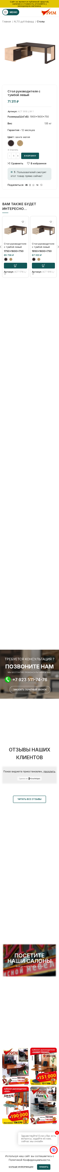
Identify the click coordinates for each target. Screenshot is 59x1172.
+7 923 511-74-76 (29, 679)
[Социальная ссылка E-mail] (26, 185)
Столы (41, 21)
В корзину (30, 155)
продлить (49, 771)
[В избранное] (23, 222)
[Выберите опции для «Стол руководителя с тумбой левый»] (15, 266)
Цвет (11, 137)
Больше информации (21, 1167)
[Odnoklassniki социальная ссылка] (30, 185)
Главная (6, 21)
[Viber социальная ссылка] (41, 185)
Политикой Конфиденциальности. (29, 1159)
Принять (43, 1167)
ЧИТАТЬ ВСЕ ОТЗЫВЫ (29, 799)
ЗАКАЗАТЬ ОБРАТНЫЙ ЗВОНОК (30, 689)
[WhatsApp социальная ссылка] (33, 185)
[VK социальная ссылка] (37, 185)
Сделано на (23, 778)
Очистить (14, 150)
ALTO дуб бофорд (24, 21)
